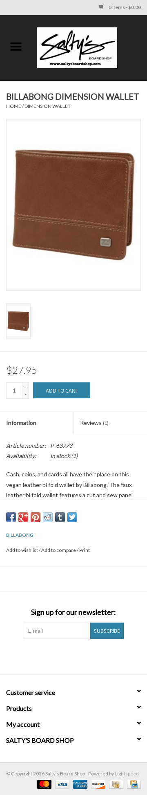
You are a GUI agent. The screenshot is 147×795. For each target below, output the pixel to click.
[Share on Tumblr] (60, 517)
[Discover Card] (97, 784)
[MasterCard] (43, 784)
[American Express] (79, 784)
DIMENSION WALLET (47, 106)
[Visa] (61, 784)
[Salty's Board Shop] (89, 47)
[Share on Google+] (23, 517)
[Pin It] (35, 517)
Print (84, 550)
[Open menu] (16, 46)
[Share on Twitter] (72, 517)
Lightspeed (127, 773)
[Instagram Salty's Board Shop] (80, 655)
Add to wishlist (22, 550)
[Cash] (115, 784)
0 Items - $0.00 (124, 7)
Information (21, 422)
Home (13, 106)
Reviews (94, 422)
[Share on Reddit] (48, 517)
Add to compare (59, 550)
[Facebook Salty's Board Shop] (66, 655)
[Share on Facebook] (11, 517)
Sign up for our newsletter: (73, 612)
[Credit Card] (132, 784)
